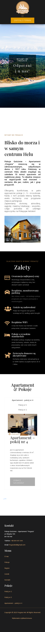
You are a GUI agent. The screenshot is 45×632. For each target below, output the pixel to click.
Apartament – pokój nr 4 (13, 603)
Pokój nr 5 (8, 597)
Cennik (6, 574)
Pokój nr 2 (8, 591)
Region (7, 568)
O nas (6, 556)
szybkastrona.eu (26, 618)
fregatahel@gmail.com (17, 545)
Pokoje (7, 562)
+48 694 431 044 (17, 541)
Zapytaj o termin (22, 20)
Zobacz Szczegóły (18, 481)
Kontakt (7, 580)
